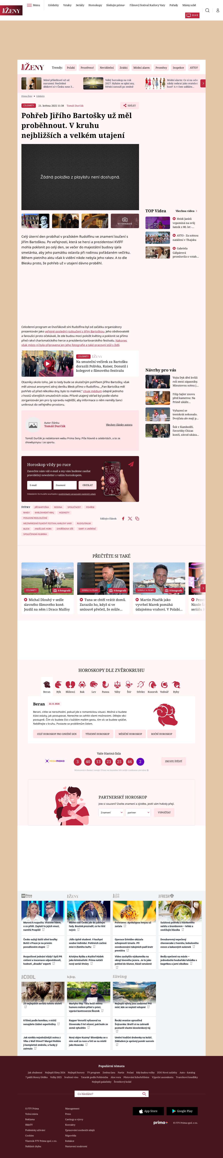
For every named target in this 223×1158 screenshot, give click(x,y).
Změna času (109, 1072)
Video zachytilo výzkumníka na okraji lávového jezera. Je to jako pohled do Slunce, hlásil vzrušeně (133, 960)
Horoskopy (95, 5)
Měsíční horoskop (130, 734)
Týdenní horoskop (97, 734)
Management (72, 1108)
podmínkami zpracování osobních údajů (77, 494)
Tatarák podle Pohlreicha (94, 1077)
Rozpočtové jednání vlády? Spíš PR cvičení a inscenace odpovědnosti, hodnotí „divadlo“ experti (42, 960)
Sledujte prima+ (115, 5)
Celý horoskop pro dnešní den (56, 734)
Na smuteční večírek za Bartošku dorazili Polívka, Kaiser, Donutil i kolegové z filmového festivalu (102, 366)
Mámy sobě (189, 5)
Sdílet (131, 106)
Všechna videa (185, 211)
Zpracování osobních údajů (80, 1130)
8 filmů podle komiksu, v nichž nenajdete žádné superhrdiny (39, 1022)
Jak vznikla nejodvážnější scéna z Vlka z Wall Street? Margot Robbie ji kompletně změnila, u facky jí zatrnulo (42, 1043)
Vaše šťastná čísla (109, 753)
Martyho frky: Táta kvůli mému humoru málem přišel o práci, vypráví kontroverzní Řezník (85, 1007)
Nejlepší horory (76, 1072)
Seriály (80, 5)
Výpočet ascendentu (162, 1077)
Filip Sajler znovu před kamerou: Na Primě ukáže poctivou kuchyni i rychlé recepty (184, 398)
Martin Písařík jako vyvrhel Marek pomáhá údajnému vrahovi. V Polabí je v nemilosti (158, 606)
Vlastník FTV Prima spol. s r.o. (41, 1141)
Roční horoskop (161, 734)
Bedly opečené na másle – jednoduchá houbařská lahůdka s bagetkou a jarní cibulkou (178, 960)
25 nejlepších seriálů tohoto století (42, 1003)
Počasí (130, 1072)
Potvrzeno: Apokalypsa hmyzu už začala (133, 924)
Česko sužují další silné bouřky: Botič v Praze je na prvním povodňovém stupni (40, 943)
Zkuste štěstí (173, 761)
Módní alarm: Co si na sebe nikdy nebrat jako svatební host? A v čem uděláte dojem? (182, 84)
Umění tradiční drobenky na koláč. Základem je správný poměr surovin (134, 1039)
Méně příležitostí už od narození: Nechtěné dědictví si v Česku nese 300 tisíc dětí (59, 84)
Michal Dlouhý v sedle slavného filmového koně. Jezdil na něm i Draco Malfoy (47, 604)
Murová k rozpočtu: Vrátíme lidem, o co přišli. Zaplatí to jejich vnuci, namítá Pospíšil (42, 926)
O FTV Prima (32, 1108)
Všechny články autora (119, 424)
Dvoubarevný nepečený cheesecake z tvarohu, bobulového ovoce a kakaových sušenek (179, 943)
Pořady (174, 5)
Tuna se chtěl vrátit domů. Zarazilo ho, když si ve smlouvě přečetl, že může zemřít (103, 606)
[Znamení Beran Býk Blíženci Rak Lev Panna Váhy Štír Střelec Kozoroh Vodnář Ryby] (65, 485)
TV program (93, 1072)
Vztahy (67, 5)
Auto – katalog (187, 1072)
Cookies (29, 1135)
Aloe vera (116, 1077)
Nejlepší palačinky (101, 1081)
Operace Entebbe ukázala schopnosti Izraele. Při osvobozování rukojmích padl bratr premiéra (134, 945)
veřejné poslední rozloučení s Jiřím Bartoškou (74, 331)
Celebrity (53, 5)
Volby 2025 (56, 1077)
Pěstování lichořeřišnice (136, 1077)
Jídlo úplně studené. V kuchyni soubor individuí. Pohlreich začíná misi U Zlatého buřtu (87, 943)
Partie (121, 1072)
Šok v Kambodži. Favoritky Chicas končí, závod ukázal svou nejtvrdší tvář (185, 431)
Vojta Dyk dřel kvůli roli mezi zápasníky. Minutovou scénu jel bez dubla (186, 381)
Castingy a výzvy (74, 1119)
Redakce (69, 1141)
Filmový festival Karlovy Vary (147, 5)
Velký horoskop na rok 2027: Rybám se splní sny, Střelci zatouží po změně (119, 83)
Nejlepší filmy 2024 (55, 1072)
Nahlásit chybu (33, 1146)
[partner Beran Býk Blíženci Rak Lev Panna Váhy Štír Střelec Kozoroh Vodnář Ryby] (138, 812)
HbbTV (29, 1124)
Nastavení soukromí (76, 1146)
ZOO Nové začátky (167, 1072)
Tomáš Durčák (75, 105)
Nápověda (70, 1135)
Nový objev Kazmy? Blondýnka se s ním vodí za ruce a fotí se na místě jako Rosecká (88, 1041)
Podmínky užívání (35, 1130)
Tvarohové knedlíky (187, 1077)
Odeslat (88, 485)
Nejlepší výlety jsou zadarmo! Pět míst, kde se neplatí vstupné (133, 1005)
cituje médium (92, 391)
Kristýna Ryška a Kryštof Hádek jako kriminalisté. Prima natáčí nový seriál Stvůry (86, 960)
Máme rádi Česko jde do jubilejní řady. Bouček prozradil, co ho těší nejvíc (87, 926)
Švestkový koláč (122, 1081)
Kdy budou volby (145, 1072)
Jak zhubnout (35, 1072)
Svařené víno (71, 1077)
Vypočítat (164, 812)
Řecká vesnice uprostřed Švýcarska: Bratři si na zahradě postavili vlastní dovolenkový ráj (132, 1024)
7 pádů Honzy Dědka (36, 1077)
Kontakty (70, 1124)
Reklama (30, 1119)
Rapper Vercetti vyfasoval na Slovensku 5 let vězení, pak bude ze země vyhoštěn (88, 1024)
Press (68, 1114)
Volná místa (31, 1114)
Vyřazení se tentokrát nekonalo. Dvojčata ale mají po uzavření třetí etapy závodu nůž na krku (185, 414)
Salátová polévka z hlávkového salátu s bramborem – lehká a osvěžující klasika (177, 926)
